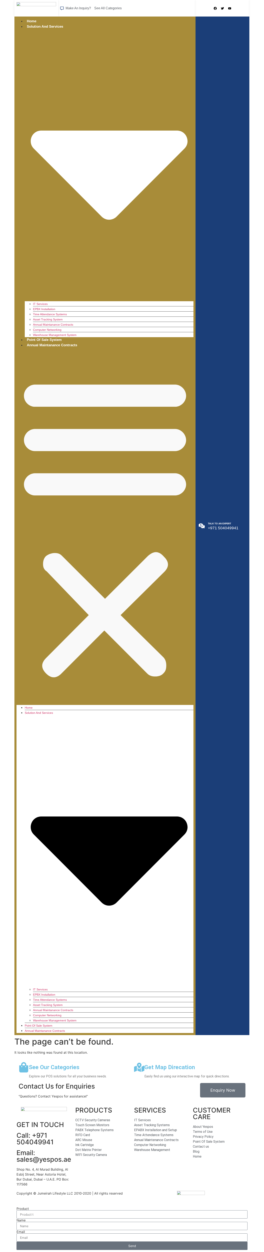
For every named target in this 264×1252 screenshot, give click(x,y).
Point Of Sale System (44, 340)
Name (21, 1220)
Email (20, 1231)
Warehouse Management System (55, 335)
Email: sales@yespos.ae (43, 1156)
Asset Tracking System (48, 319)
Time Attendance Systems (50, 314)
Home (31, 21)
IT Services (40, 304)
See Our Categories (54, 1067)
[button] (104, 526)
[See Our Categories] (24, 1067)
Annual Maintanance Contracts (53, 324)
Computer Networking (47, 329)
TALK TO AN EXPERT (219, 523)
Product (22, 1208)
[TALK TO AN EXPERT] (202, 526)
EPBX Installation (44, 309)
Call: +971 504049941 (35, 1138)
